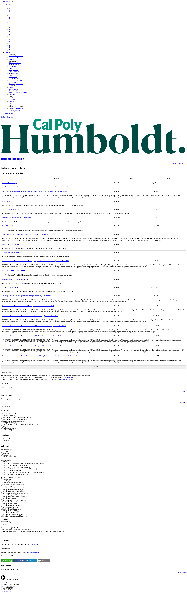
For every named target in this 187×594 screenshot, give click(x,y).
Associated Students (15, 98)
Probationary (7, 453)
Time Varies (7, 524)
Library (11, 103)
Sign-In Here (182, 402)
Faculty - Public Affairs (10, 511)
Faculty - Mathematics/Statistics (12, 507)
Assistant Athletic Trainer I (10, 252)
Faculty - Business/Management (13, 491)
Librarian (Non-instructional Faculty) (14, 516)
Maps (10, 68)
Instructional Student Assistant (12, 421)
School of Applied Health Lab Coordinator (15, 279)
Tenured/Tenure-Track (10, 457)
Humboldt (7, 440)
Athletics (5, 481)
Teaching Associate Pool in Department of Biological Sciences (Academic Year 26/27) (28, 296)
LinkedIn (33, 561)
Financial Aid (13, 101)
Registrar (11, 105)
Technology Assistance (16, 84)
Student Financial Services (17, 112)
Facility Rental (13, 70)
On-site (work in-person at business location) (17, 529)
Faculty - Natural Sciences (11, 509)
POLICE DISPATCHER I (10, 244)
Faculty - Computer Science (11, 495)
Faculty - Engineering (9, 498)
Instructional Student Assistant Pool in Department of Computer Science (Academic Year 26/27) (31, 346)
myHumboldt (13, 77)
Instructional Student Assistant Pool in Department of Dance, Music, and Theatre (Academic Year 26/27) (34, 191)
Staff (5, 426)
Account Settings (14, 78)
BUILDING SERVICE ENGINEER (13, 271)
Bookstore (12, 99)
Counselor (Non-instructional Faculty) (14, 484)
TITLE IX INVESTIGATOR (11, 209)
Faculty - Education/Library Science (14, 497)
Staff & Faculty (13, 57)
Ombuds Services (14, 73)
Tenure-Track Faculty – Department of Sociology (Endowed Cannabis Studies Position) (29, 234)
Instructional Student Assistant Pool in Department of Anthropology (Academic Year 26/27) (30, 316)
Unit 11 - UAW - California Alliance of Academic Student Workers (24, 463)
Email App (45, 561)
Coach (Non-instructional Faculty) (13, 482)
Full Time (6, 521)
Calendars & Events (15, 63)
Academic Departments (16, 56)
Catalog (11, 87)
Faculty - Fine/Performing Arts (12, 502)
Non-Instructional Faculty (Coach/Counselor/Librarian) (20, 424)
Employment (12, 66)
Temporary (6, 455)
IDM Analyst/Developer (9, 183)
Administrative (7, 479)
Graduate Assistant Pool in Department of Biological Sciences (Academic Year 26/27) (28, 306)
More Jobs (93, 367)
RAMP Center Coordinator (10, 226)
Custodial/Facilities (9, 486)
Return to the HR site (179, 163)
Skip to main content (7, 1)
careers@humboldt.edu (66, 379)
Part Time (6, 523)
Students (11, 59)
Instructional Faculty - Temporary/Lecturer (16, 417)
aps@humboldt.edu (67, 377)
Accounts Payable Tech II (10, 287)
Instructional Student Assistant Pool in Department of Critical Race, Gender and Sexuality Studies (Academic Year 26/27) (39, 356)
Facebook (21, 561)
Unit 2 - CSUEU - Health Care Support (15, 465)
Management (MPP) (9, 423)
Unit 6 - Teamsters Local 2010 (12, 470)
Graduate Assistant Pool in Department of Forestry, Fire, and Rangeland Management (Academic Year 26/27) (35, 261)
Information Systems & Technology (14, 514)
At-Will (5, 451)
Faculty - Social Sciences (10, 512)
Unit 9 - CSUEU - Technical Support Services (17, 474)
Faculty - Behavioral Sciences (12, 490)
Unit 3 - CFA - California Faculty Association (17, 467)
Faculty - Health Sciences (11, 504)
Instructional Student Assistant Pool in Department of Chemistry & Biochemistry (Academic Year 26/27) (34, 326)
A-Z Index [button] (8, 5)
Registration (12, 94)
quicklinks (8, 52)
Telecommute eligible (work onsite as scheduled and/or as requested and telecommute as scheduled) (33, 531)
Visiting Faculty (8, 430)
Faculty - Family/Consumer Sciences (14, 500)
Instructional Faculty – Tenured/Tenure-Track (17, 419)
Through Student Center (16, 108)
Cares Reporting (14, 71)
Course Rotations (14, 91)
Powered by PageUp (6, 372)
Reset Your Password (15, 80)
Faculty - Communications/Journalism (14, 493)
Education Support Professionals (13, 488)
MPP (4, 462)
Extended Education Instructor (12, 414)
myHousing (12, 82)
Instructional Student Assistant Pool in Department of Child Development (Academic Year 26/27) (32, 336)
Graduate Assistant (8, 416)
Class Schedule (13, 89)
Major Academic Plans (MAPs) (18, 92)
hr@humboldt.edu (6, 591)
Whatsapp (8, 561)
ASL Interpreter (7, 201)
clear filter (183, 391)
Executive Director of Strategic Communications (17, 217)
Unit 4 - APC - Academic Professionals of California (19, 469)
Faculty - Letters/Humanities (11, 505)
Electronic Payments (15, 110)
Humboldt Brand (14, 64)
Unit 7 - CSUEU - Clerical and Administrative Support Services (22, 472)
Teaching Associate (9, 428)
